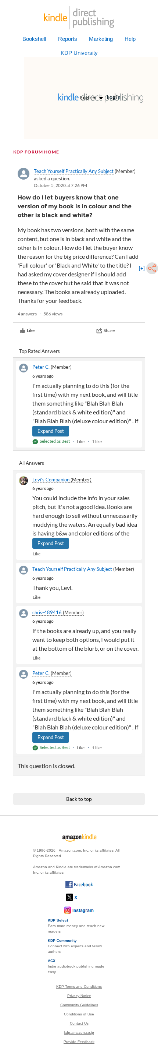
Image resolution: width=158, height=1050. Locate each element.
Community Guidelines (79, 1005)
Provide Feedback (79, 1042)
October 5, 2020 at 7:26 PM (60, 185)
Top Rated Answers (39, 351)
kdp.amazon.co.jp (79, 1032)
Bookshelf (34, 39)
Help (130, 39)
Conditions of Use (79, 1014)
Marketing (101, 39)
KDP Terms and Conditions (79, 986)
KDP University (79, 53)
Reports (67, 39)
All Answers (31, 463)
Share (109, 330)
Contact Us (79, 1023)
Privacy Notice (79, 996)
